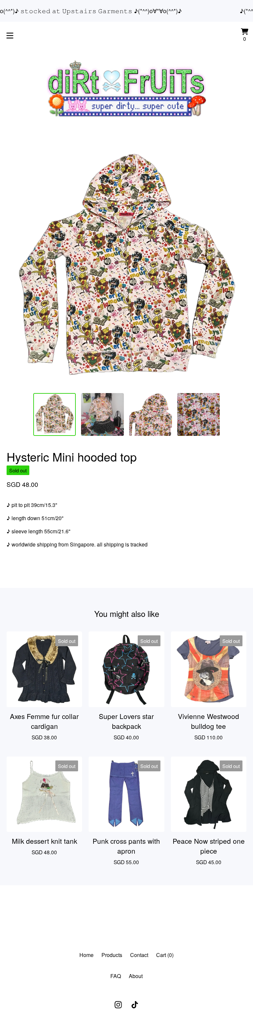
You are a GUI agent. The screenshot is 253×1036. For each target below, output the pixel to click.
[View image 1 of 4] (54, 414)
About (136, 976)
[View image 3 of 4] (150, 414)
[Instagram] (118, 1005)
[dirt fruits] (126, 89)
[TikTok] (135, 1005)
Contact (139, 955)
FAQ (115, 976)
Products (111, 955)
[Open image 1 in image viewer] (126, 268)
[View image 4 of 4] (198, 414)
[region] (126, 11)
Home (86, 955)
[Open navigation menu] (10, 35)
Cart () (165, 955)
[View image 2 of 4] (102, 414)
